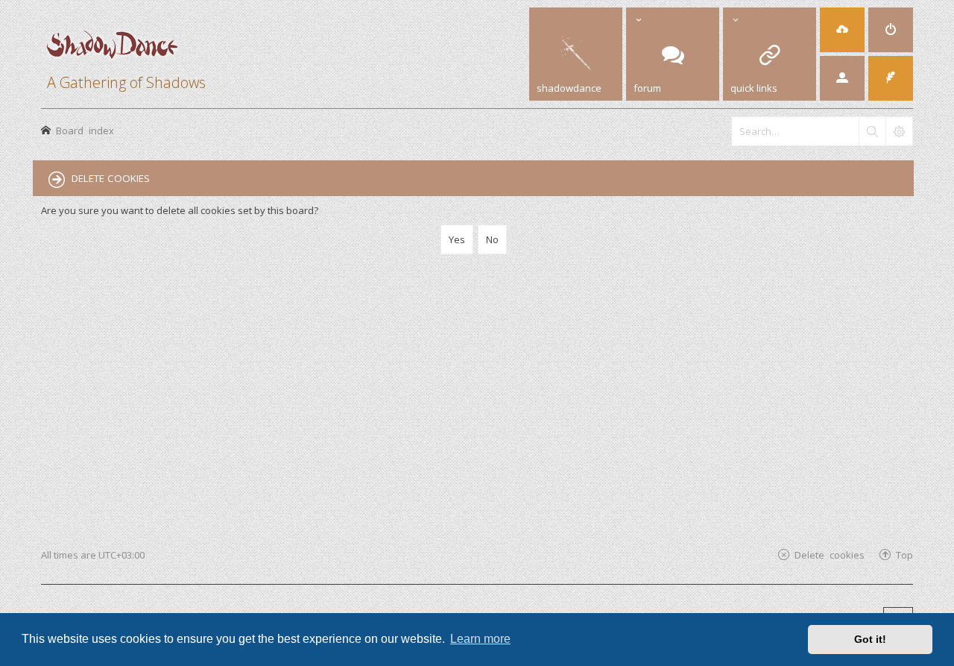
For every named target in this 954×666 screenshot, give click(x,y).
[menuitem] (842, 29)
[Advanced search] (898, 131)
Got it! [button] (870, 639)
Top (904, 554)
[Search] (872, 131)
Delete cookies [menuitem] (830, 554)
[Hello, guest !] (842, 78)
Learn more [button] (480, 638)
